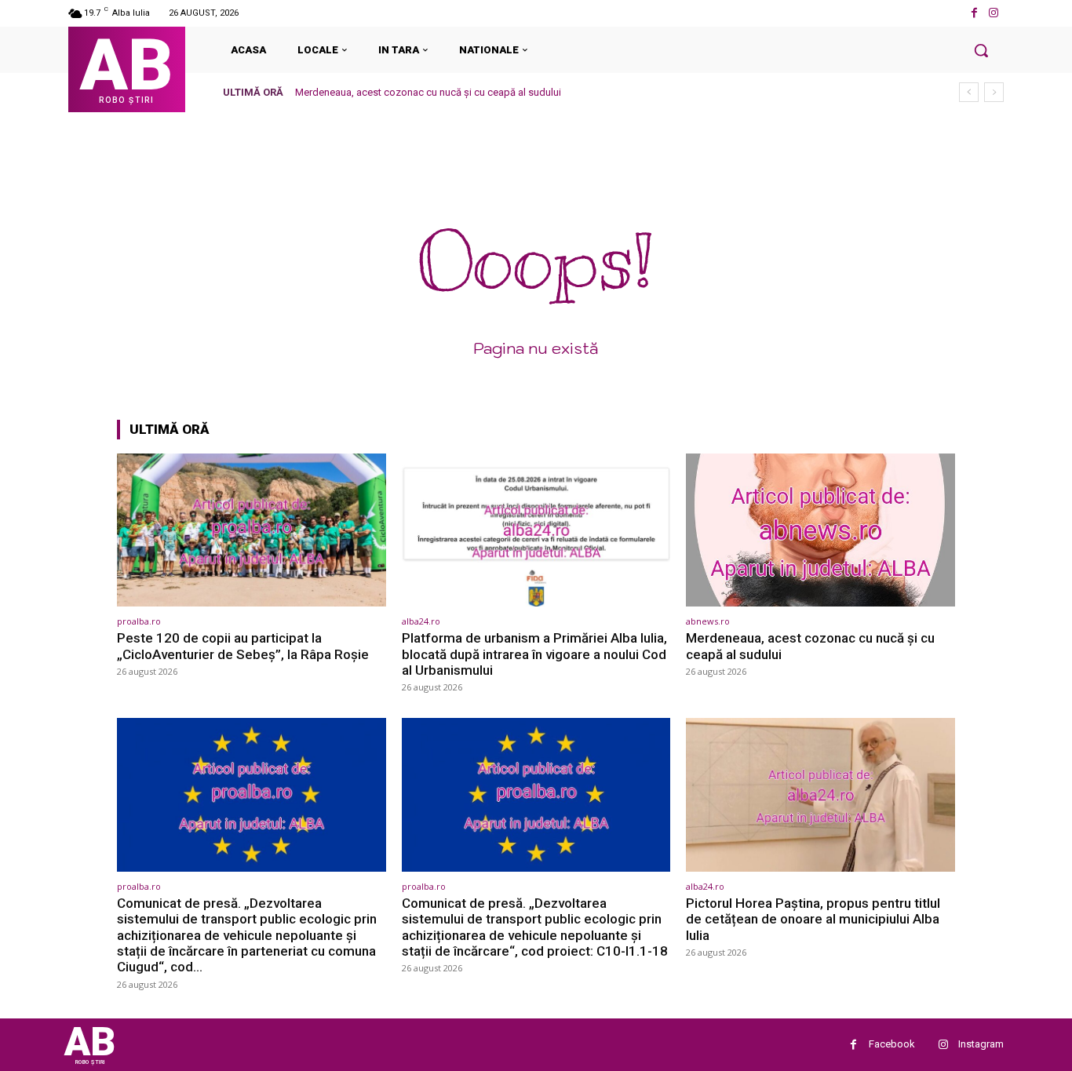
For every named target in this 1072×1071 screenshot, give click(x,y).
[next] (994, 92)
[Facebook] (974, 13)
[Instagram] (994, 13)
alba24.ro (421, 621)
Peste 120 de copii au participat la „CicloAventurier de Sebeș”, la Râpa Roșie (243, 645)
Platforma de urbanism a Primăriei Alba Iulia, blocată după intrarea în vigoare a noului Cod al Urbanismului (534, 654)
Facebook (892, 1044)
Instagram (981, 1044)
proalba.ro (139, 621)
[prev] (969, 92)
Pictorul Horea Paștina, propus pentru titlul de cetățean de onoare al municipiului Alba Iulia (813, 919)
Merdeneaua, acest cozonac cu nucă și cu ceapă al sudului (428, 92)
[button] (981, 50)
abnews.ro (708, 621)
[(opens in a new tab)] (251, 530)
